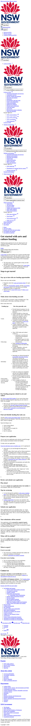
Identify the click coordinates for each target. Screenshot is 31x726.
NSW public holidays (12, 209)
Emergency (9, 99)
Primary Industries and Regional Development (15, 698)
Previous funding (11, 598)
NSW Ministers (7, 708)
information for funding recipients (16, 555)
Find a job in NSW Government (11, 712)
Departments (5, 683)
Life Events (9, 108)
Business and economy (12, 156)
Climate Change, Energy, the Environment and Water (16, 687)
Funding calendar (11, 592)
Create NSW (4, 254)
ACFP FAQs (7, 615)
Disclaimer (6, 677)
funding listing (26, 579)
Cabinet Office (7, 686)
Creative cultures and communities (12, 608)
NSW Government (6, 704)
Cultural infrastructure (9, 606)
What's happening (9, 202)
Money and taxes (11, 161)
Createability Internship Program (20, 357)
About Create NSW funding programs (16, 589)
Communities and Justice (9, 689)
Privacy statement (8, 679)
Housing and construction (13, 106)
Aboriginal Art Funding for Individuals (13, 618)
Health (5, 694)
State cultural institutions (9, 610)
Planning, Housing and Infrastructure (12, 696)
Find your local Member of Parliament (13, 710)
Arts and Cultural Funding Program (18, 405)
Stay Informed (7, 607)
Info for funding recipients (13, 599)
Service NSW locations (9, 665)
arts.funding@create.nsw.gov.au (8, 576)
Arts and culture (10, 205)
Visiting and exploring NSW (13, 208)
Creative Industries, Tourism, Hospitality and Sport (16, 690)
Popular (3, 661)
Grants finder (26, 265)
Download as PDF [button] (6, 623)
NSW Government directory (10, 680)
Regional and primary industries (14, 110)
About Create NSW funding (9, 398)
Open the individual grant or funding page (11, 446)
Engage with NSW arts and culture (9, 585)
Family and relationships (12, 101)
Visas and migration (11, 111)
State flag (6, 667)
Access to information (9, 673)
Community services (11, 95)
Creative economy (8, 612)
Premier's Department (9, 697)
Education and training (12, 97)
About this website (6, 671)
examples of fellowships (21, 343)
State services (7, 666)
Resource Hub (7, 604)
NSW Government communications (12, 715)
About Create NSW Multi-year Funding (16, 603)
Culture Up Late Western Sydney (11, 614)
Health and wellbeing (12, 104)
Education (6, 693)
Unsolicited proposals (9, 716)
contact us (24, 575)
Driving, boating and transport (14, 96)
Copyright (6, 676)
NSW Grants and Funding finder (12, 417)
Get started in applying (12, 591)
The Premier (6, 707)
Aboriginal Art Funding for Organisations (13, 619)
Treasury (6, 701)
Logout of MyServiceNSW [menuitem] (10, 35)
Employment (10, 158)
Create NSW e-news (16, 289)
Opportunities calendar (14, 285)
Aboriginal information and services (15, 93)
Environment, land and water (13, 100)
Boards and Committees (9, 711)
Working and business (10, 153)
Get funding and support (9, 588)
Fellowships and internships (13, 593)
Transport (6, 700)
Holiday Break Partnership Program (15, 596)
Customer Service (8, 691)
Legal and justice (11, 107)
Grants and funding (11, 103)
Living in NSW (8, 92)
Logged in (5, 29)
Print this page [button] (16, 623)
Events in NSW (10, 206)
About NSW (10, 204)
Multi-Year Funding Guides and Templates (17, 602)
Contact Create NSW (9, 500)
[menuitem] (8, 32)
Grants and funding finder (19, 283)
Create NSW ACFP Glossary (13, 600)
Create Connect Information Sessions (12, 617)
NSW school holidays (12, 210)
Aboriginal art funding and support (12, 611)
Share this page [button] (24, 623)
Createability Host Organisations (17, 595)
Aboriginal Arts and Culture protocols (17, 459)
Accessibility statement (9, 675)
